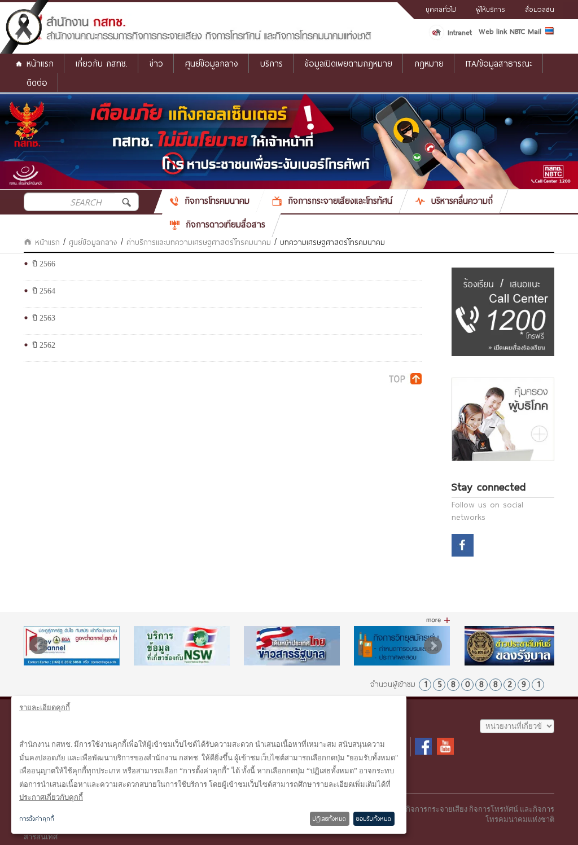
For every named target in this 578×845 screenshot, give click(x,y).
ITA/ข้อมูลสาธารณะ (499, 63)
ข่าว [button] (156, 63)
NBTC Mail (525, 31)
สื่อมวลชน (539, 9)
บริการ (271, 63)
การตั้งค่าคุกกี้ (36, 818)
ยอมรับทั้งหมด (373, 818)
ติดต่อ (37, 82)
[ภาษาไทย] (549, 33)
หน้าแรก (40, 63)
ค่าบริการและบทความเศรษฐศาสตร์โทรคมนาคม (198, 242)
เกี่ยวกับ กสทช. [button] (102, 63)
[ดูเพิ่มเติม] (438, 620)
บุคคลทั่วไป (441, 9)
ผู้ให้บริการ (490, 9)
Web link (493, 31)
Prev (38, 646)
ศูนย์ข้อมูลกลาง (211, 63)
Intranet (460, 32)
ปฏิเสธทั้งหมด (329, 818)
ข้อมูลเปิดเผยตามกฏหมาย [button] (348, 63)
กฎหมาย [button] (429, 63)
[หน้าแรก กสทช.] (198, 38)
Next (433, 646)
